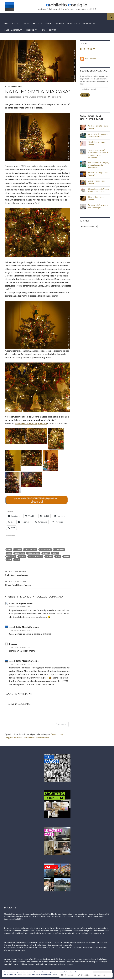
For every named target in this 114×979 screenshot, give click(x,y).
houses (22, 556)
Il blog (15, 23)
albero (18, 550)
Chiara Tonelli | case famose (18, 583)
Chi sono (25, 23)
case (9, 553)
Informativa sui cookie (55, 974)
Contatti (52, 30)
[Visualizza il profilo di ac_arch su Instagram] (88, 49)
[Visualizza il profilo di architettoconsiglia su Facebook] (81, 49)
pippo (66, 556)
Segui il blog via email (93, 71)
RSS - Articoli (90, 58)
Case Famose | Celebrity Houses (67, 23)
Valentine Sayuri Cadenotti (22, 603)
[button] (15, 436)
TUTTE (19, 87)
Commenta (61, 724)
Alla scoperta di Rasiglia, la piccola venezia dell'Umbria (98, 165)
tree (9, 560)
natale (49, 556)
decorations (33, 553)
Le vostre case (89, 23)
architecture (30, 550)
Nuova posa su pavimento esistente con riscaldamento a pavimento (98, 154)
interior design (35, 556)
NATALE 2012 (10, 87)
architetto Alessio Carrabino (25, 627)
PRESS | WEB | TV (31, 30)
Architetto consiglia (42, 23)
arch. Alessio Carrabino (35, 97)
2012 (9, 550)
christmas (19, 553)
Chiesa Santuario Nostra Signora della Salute (98, 190)
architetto (45, 550)
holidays (11, 556)
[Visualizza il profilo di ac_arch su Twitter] (84, 49)
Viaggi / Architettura (13, 30)
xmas (17, 560)
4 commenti (55, 97)
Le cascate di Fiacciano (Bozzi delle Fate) (98, 135)
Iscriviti (85, 95)
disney (46, 553)
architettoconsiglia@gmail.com (31, 423)
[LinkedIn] (91, 49)
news (43, 30)
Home (6, 23)
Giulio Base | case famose (16, 573)
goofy (55, 553)
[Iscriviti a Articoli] (82, 58)
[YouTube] (94, 49)
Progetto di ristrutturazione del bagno (98, 206)
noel (58, 556)
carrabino (59, 550)
